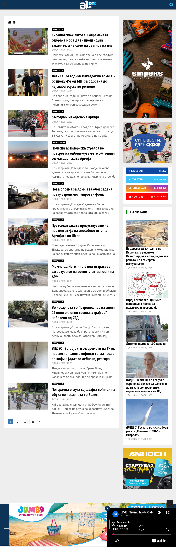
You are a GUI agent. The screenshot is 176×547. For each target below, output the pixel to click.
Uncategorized (59, 142)
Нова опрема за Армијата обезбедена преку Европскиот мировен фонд (82, 191)
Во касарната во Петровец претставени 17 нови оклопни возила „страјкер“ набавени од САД (83, 312)
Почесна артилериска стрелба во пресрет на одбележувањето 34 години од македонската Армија (83, 153)
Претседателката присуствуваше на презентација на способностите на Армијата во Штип (80, 230)
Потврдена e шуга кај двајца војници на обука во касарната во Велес (83, 392)
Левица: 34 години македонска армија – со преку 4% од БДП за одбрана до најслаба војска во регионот (83, 81)
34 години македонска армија (75, 117)
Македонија (58, 29)
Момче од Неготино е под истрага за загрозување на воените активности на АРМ (83, 271)
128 (32, 421)
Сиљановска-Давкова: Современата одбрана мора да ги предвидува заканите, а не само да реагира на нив (82, 40)
